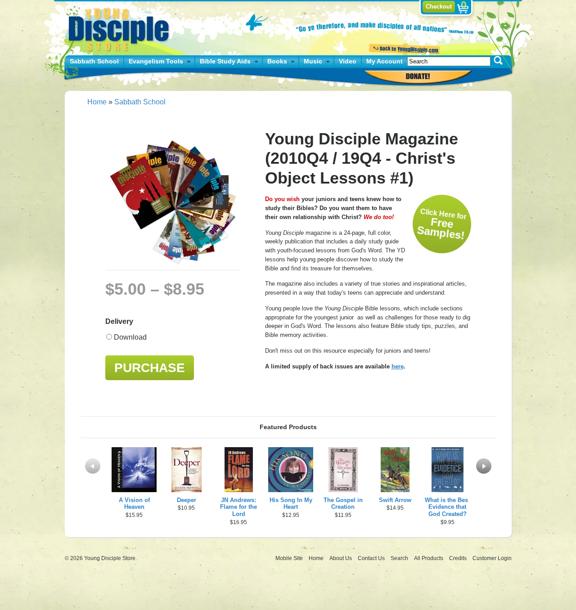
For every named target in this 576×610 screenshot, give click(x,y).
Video (347, 61)
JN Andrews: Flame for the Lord (238, 507)
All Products (429, 558)
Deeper (186, 500)
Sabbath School (94, 61)
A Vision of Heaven (134, 504)
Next (483, 466)
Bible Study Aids (225, 61)
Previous (92, 466)
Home (97, 102)
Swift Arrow (395, 500)
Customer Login (492, 558)
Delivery (119, 321)
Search (400, 558)
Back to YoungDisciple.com (403, 48)
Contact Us (372, 558)
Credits (458, 558)
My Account (384, 61)
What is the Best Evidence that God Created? (447, 507)
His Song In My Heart (291, 504)
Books (277, 61)
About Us (341, 558)
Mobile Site (289, 558)
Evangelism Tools (156, 61)
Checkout (439, 6)
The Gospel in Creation (343, 504)
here (398, 366)
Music (313, 61)
